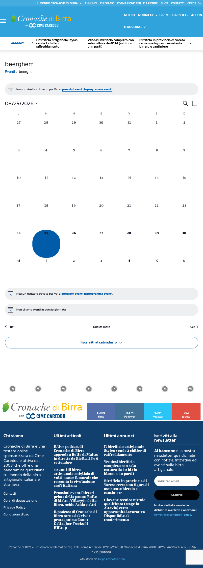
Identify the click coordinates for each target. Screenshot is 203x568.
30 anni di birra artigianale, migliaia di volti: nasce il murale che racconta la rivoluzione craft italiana (76, 477)
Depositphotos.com (111, 559)
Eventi (10, 71)
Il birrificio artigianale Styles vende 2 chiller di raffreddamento (56, 43)
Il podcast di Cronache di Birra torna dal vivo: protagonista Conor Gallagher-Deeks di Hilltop (75, 520)
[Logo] (41, 21)
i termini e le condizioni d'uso (175, 512)
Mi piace (101, 404)
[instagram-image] (12, 389)
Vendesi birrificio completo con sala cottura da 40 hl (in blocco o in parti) (111, 43)
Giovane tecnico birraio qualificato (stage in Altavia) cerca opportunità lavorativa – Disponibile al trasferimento (125, 510)
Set (192, 327)
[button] (195, 3)
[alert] (101, 89)
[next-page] (190, 43)
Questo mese (101, 327)
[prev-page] (33, 43)
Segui (130, 404)
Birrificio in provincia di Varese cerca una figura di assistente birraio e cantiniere (162, 43)
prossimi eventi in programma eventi (87, 89)
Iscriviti (186, 404)
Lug (11, 327)
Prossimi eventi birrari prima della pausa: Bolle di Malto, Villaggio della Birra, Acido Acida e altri (75, 498)
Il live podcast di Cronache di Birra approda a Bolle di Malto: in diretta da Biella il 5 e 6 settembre (76, 454)
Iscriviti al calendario (99, 342)
